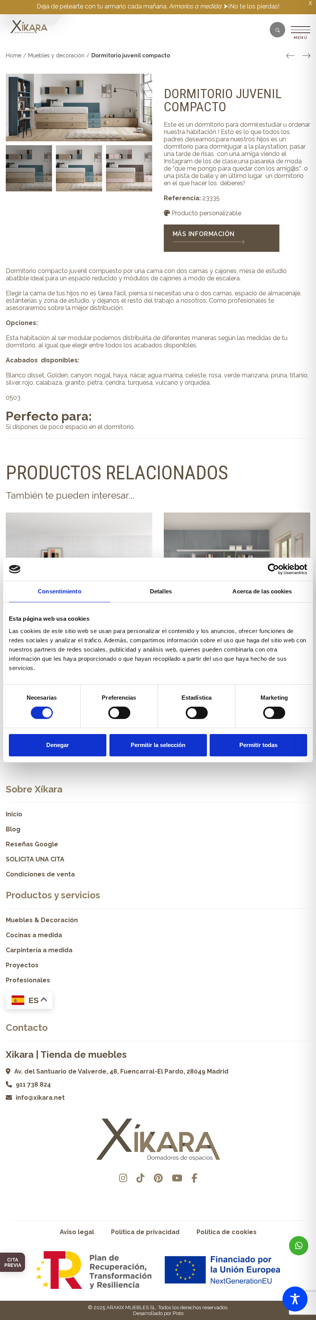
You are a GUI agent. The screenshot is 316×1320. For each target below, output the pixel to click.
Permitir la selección (158, 745)
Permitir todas (258, 745)
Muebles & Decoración (42, 920)
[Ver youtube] (177, 1178)
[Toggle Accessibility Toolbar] (295, 1299)
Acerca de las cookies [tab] (262, 591)
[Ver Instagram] (123, 1178)
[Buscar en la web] (278, 30)
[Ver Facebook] (194, 1178)
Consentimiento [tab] (59, 591)
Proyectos (22, 965)
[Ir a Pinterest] (158, 1178)
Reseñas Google (32, 844)
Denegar (57, 745)
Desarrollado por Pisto (158, 1313)
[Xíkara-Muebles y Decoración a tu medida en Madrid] (29, 27)
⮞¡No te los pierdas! (251, 6)
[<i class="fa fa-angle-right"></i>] (306, 56)
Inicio (14, 814)
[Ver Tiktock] (140, 1178)
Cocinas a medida (34, 935)
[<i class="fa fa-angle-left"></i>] (290, 56)
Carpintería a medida (39, 950)
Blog (13, 829)
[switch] (119, 713)
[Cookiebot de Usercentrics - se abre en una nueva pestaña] (273, 569)
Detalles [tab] (161, 591)
